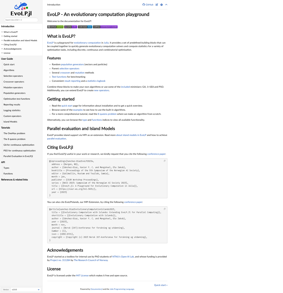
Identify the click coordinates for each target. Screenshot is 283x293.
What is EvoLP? (61, 36)
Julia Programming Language (122, 289)
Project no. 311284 (60, 260)
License (54, 269)
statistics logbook (96, 81)
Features (54, 58)
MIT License (82, 275)
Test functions (59, 77)
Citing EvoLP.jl (60, 147)
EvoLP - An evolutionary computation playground (98, 14)
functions (97, 120)
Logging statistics (12, 110)
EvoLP (50, 43)
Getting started (61, 99)
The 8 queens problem (14, 139)
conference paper (156, 154)
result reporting (72, 81)
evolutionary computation (87, 43)
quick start (67, 106)
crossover (65, 73)
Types (6, 168)
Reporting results (12, 105)
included (125, 87)
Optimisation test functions (17, 99)
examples (78, 110)
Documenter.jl (96, 289)
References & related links (14, 180)
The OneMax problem (14, 133)
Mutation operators (13, 87)
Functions (8, 174)
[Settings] (161, 5)
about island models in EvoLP (131, 135)
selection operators (69, 68)
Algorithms (9, 70)
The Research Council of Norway (91, 260)
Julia (106, 43)
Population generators (14, 93)
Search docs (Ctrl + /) (13, 20)
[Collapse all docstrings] (166, 5)
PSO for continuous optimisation (20, 151)
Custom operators (12, 116)
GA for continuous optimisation (19, 145)
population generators (72, 64)
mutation (79, 73)
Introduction (7, 26)
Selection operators (13, 76)
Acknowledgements (65, 250)
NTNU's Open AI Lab (123, 257)
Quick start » (160, 285)
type (84, 120)
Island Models (10, 122)
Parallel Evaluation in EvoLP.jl (18, 156)
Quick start (9, 64)
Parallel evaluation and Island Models (81, 129)
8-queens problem (107, 114)
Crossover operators (14, 82)
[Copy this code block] (164, 160)
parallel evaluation (56, 139)
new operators (101, 90)
